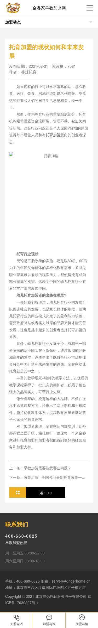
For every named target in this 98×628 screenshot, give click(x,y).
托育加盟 (53, 134)
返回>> (45, 492)
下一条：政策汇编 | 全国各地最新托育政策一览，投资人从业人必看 (45, 477)
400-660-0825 (21, 536)
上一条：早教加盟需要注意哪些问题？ (40, 467)
